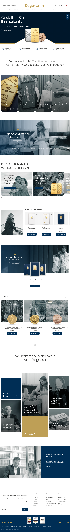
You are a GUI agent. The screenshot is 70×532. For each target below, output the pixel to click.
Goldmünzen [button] (56, 148)
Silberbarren (35, 501)
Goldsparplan (34, 9)
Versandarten (48, 499)
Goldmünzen (35, 497)
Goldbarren (35, 499)
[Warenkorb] (60, 6)
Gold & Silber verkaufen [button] (32, 148)
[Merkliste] (57, 6)
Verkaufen (28, 9)
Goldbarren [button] (41, 148)
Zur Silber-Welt (14, 108)
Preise (66, 9)
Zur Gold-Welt (6, 108)
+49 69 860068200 (62, 501)
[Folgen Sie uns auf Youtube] (56, 522)
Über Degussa (53, 9)
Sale (22, 9)
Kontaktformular (61, 497)
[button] (62, 6)
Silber (10, 9)
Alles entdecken (34, 367)
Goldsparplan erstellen (6, 30)
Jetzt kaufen (38, 187)
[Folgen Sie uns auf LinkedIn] (68, 522)
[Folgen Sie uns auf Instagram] (64, 522)
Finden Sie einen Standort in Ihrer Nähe (54, 468)
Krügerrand (35, 505)
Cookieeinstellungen (5, 526)
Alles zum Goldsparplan (9, 187)
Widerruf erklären (49, 505)
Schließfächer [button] (49, 148)
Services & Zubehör (44, 9)
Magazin (60, 9)
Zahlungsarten (48, 501)
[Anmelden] (55, 6)
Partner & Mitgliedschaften (51, 503)
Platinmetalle (16, 9)
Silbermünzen (35, 503)
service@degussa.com (62, 499)
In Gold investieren (19, 141)
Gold (5, 9)
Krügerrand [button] (23, 148)
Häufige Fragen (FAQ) (50, 497)
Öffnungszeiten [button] (15, 148)
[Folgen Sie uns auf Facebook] (60, 522)
